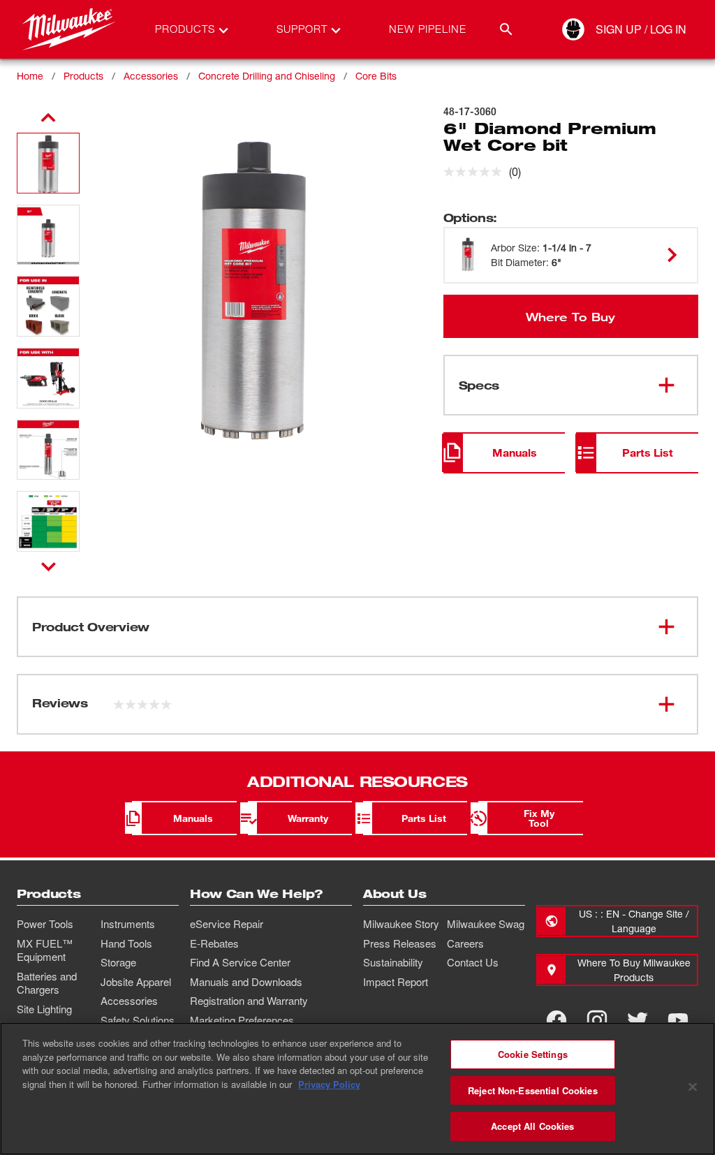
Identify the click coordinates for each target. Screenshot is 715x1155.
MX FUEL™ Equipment (45, 950)
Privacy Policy (329, 1084)
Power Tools (45, 924)
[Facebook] (556, 1020)
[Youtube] (678, 1020)
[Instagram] (597, 1020)
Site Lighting (44, 1009)
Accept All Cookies (532, 1126)
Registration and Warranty (249, 1001)
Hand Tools (126, 943)
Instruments (128, 924)
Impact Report (395, 982)
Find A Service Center (240, 962)
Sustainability (393, 962)
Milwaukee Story (401, 924)
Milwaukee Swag (485, 924)
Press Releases (399, 943)
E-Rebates (214, 943)
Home (30, 76)
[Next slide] (48, 566)
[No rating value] (476, 171)
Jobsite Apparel (136, 982)
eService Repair (226, 924)
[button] (48, 163)
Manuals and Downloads (246, 982)
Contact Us (473, 962)
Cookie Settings (533, 1054)
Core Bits (376, 76)
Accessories (151, 76)
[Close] (692, 1087)
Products (83, 76)
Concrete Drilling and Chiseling (266, 76)
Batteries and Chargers (47, 983)
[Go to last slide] (48, 118)
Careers (465, 943)
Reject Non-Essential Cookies (533, 1090)
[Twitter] (637, 1020)
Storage (118, 962)
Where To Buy (570, 316)
